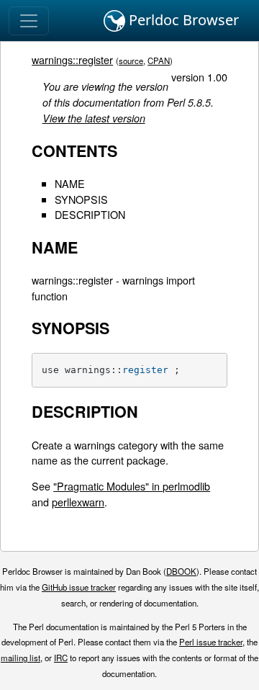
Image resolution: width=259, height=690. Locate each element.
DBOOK (181, 571)
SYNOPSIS (81, 199)
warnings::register (72, 59)
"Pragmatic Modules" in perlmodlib (131, 485)
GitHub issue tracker (79, 587)
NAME (70, 183)
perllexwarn (78, 501)
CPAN (158, 60)
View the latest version (93, 118)
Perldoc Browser (182, 20)
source (131, 60)
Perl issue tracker (210, 642)
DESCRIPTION (90, 214)
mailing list (20, 657)
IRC (61, 657)
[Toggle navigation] (29, 20)
